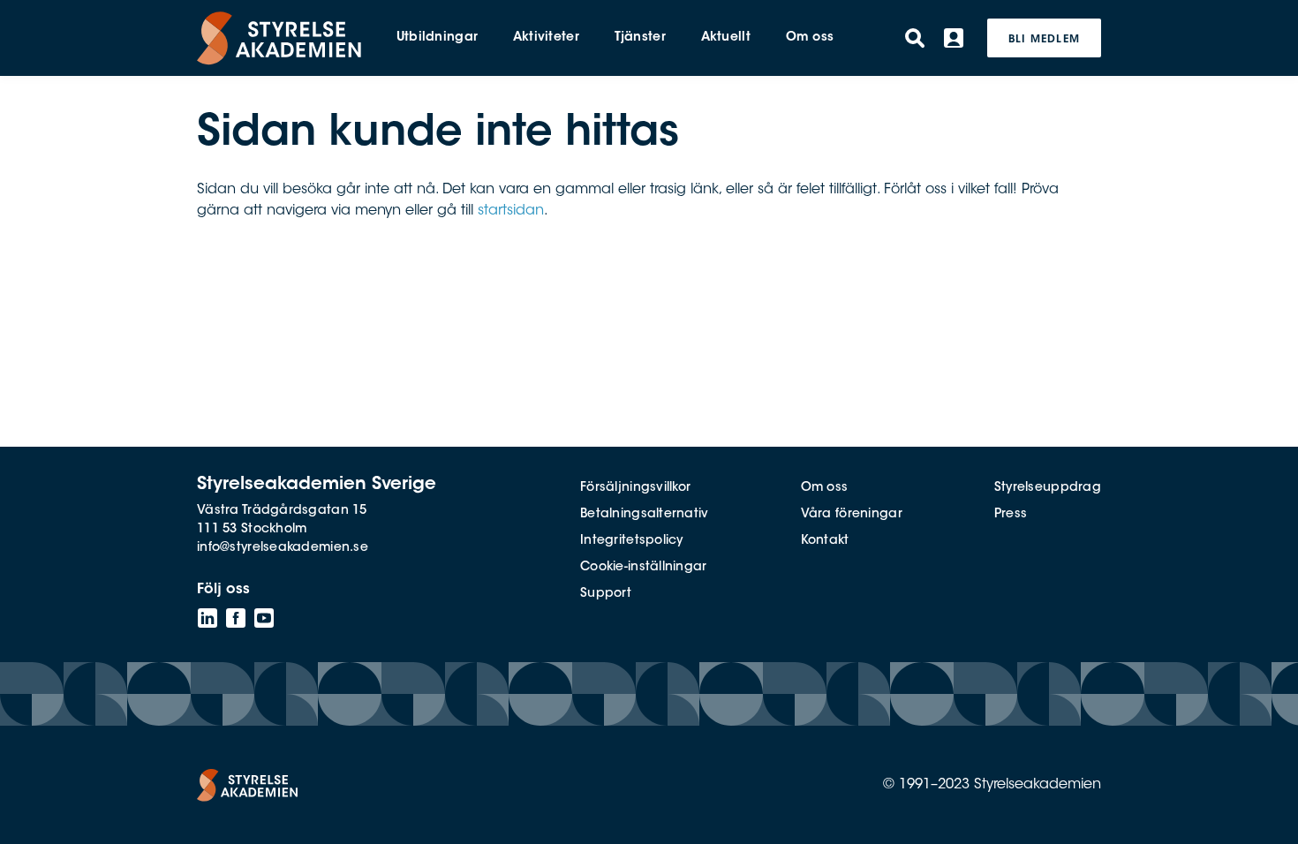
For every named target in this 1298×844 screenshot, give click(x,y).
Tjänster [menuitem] (640, 38)
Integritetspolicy (631, 541)
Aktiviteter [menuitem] (546, 38)
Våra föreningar (851, 515)
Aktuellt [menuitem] (726, 38)
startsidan (511, 211)
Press (1010, 515)
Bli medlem (1044, 39)
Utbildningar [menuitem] (437, 38)
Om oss (825, 488)
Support (605, 594)
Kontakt (825, 541)
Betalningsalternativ (644, 515)
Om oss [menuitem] (810, 38)
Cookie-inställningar (643, 567)
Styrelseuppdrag (1047, 488)
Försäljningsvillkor (635, 488)
